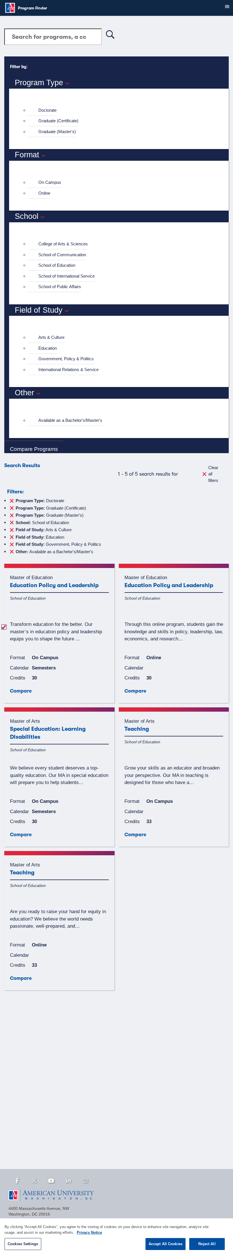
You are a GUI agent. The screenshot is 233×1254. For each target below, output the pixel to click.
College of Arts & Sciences (63, 243)
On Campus (49, 182)
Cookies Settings (23, 1244)
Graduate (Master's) (57, 131)
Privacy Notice (89, 1232)
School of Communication (62, 254)
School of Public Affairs (59, 286)
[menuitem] (121, 110)
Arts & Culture (51, 337)
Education (47, 348)
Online (44, 193)
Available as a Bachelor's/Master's (70, 420)
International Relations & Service (68, 369)
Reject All (206, 1244)
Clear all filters (213, 474)
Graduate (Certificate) (58, 120)
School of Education (56, 265)
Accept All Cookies (165, 1244)
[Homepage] (116, 1195)
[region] (116, 1236)
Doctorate (47, 110)
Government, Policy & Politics (66, 358)
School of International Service (66, 276)
